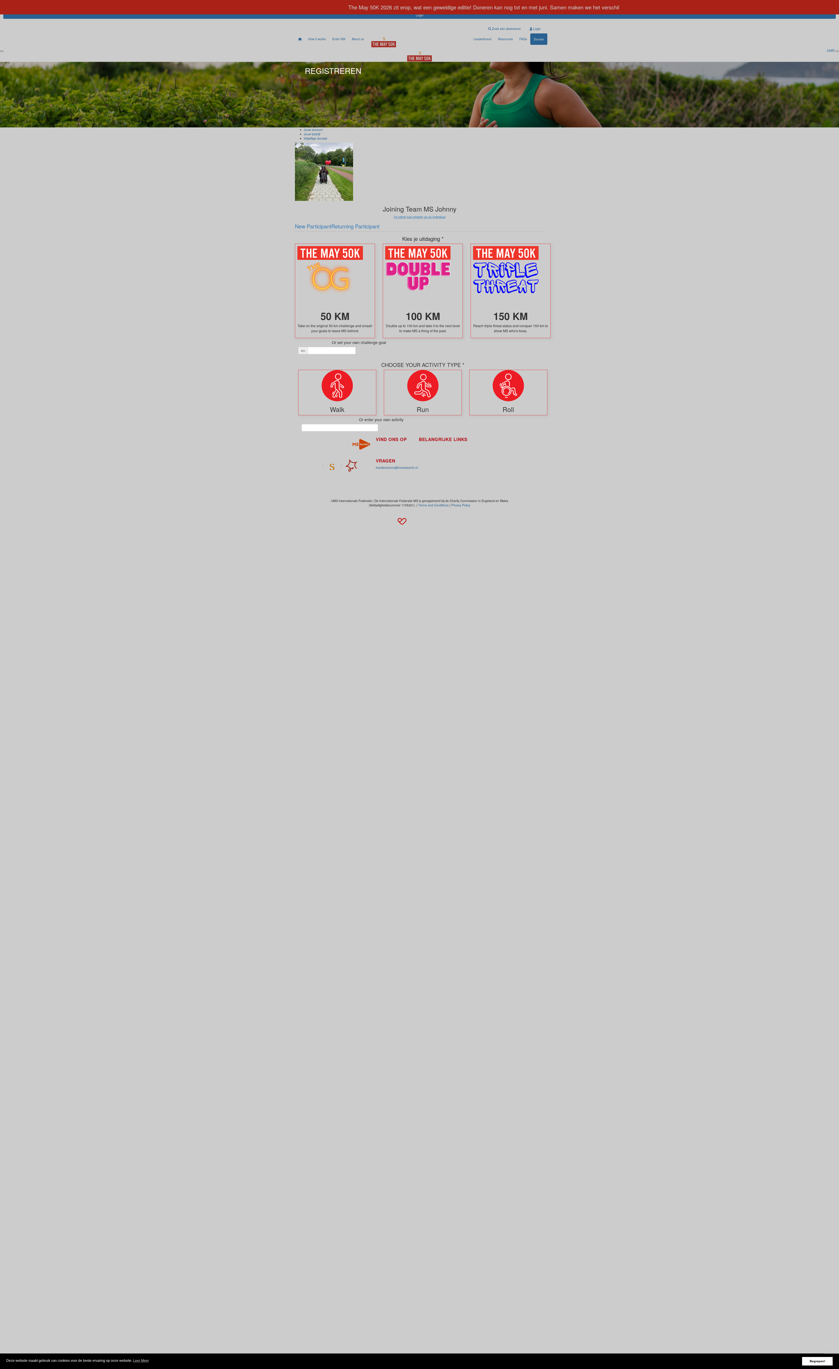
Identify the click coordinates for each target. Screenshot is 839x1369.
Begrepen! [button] (817, 1361)
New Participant (313, 226)
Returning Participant (355, 226)
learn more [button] (141, 1361)
